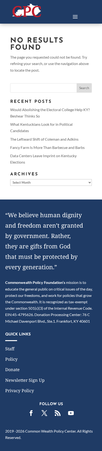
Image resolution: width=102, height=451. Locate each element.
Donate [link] (12, 369)
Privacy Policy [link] (19, 390)
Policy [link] (11, 359)
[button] (75, 16)
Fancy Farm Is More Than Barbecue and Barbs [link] (47, 147)
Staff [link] (9, 348)
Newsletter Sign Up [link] (25, 380)
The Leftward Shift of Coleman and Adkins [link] (44, 139)
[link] (27, 15)
